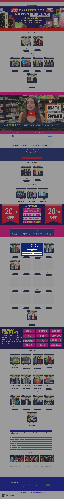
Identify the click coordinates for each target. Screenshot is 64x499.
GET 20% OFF (32, 253)
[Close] (42, 243)
